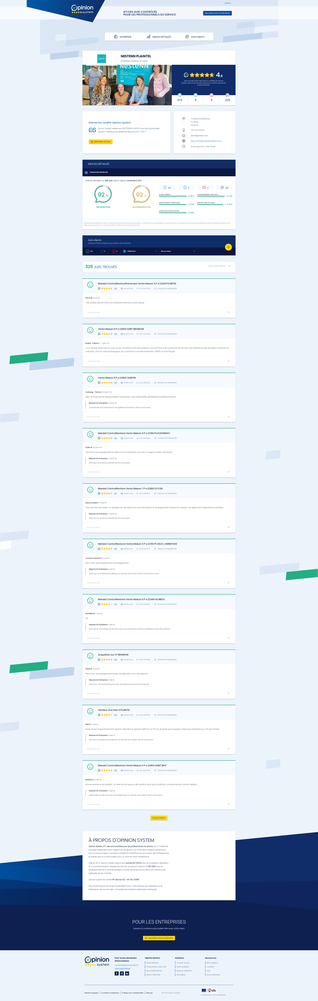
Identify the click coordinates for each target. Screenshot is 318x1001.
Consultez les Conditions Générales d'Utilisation (136, 889)
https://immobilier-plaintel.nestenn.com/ (206, 141)
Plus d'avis (158, 818)
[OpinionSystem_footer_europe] (209, 988)
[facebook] (117, 973)
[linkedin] (127, 973)
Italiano (228, 3)
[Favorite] (228, 247)
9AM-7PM (210, 147)
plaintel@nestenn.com (199, 136)
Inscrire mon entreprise (217, 13)
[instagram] (122, 973)
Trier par (216, 266)
